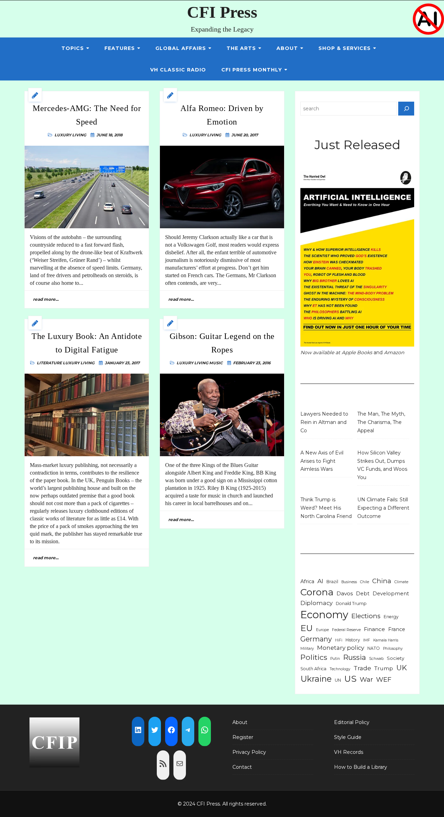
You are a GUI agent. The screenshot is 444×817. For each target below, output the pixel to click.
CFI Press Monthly (251, 70)
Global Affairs (180, 48)
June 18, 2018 (109, 135)
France (396, 629)
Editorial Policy (351, 722)
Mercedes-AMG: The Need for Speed (87, 115)
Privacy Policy (249, 752)
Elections (366, 616)
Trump (383, 668)
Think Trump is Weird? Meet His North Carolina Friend (326, 507)
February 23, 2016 (252, 362)
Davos (344, 593)
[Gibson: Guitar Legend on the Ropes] (222, 415)
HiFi (338, 640)
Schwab (376, 658)
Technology (340, 669)
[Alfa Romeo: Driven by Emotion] (222, 187)
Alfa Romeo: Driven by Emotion (222, 115)
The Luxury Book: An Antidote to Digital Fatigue (87, 343)
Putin (335, 658)
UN (338, 680)
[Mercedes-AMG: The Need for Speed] (87, 187)
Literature (49, 362)
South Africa (313, 668)
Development (391, 593)
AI (320, 581)
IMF (366, 640)
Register (242, 737)
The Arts (241, 48)
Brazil (332, 581)
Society (395, 658)
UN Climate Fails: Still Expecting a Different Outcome (383, 507)
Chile (364, 582)
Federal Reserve (346, 630)
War (366, 679)
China (381, 581)
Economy (324, 615)
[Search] (406, 109)
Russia (354, 657)
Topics (72, 48)
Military (307, 648)
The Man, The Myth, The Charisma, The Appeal (381, 422)
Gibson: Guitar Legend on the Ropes (222, 343)
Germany (316, 639)
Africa (307, 581)
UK (401, 667)
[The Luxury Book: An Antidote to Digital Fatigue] (87, 415)
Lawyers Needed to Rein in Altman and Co (324, 422)
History (352, 639)
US (350, 678)
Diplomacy (316, 602)
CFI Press (222, 12)
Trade (362, 668)
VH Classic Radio (178, 70)
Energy (391, 616)
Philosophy (393, 648)
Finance (374, 629)
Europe (322, 630)
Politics (313, 657)
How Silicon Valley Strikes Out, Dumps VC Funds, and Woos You (382, 465)
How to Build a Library (360, 767)
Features (119, 48)
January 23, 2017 (122, 362)
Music (216, 362)
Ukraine (316, 679)
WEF (383, 679)
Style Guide (347, 737)
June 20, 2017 (244, 135)
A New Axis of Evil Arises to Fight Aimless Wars (321, 461)
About (287, 48)
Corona (316, 592)
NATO (373, 648)
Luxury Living (70, 135)
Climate (401, 582)
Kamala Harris (385, 640)
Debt (362, 593)
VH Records (348, 752)
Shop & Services (344, 48)
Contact (242, 767)
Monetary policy (340, 647)
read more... (46, 299)
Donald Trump (351, 603)
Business (349, 582)
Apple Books (357, 352)
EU (306, 628)
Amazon (394, 352)
